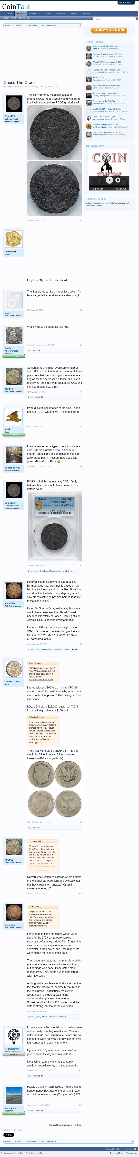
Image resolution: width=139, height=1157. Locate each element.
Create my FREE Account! (109, 30)
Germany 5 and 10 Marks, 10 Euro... (108, 54)
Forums (20, 14)
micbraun (97, 64)
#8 (81, 644)
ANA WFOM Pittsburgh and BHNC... (108, 62)
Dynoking (32, 397)
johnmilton (10, 603)
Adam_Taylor (98, 96)
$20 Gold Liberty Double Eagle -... (107, 93)
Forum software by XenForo (24, 1153)
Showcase (60, 13)
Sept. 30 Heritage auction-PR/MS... (107, 85)
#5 (81, 426)
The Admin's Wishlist (94, 206)
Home (9, 13)
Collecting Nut (12, 467)
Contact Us (111, 1149)
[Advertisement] (42, 56)
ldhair (8, 429)
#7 (81, 566)
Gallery (48, 13)
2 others (62, 571)
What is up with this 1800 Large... (106, 46)
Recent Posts (25, 18)
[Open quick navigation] (80, 25)
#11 (80, 1011)
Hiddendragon (98, 103)
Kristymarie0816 (99, 72)
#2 (81, 310)
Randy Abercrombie (11, 349)
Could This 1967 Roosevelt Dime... (107, 109)
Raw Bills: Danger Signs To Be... (106, 124)
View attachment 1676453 (41, 679)
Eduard (96, 80)
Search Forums (9, 18)
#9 (81, 822)
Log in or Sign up (126, 3)
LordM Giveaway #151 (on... (104, 117)
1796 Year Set (98, 78)
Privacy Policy (131, 1153)
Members (86, 13)
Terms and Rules (117, 1153)
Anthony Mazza (48, 571)
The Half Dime (12, 681)
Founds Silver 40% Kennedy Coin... (107, 70)
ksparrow (97, 135)
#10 (80, 894)
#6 (81, 467)
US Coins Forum (22, 87)
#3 (81, 345)
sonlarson (97, 57)
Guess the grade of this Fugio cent (107, 132)
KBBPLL (9, 389)
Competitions (34, 13)
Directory (73, 13)
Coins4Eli (42, 87)
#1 (81, 220)
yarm (95, 88)
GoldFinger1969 (99, 127)
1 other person (65, 649)
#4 (81, 392)
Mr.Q (7, 313)
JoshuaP (96, 49)
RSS (135, 1149)
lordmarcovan (12, 1049)
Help (119, 1149)
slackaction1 (11, 1108)
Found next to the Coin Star (104, 101)
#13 (80, 1105)
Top (130, 1149)
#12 (80, 1071)
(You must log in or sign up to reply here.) (65, 1125)
